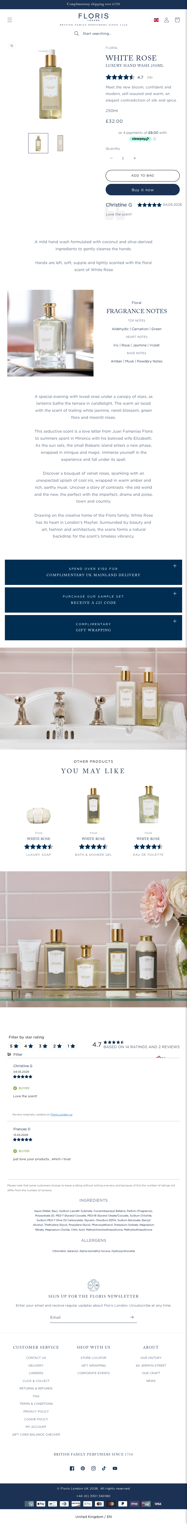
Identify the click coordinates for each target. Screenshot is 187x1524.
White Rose (38, 839)
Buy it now (143, 190)
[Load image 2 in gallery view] (60, 143)
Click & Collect (36, 1380)
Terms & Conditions (36, 1403)
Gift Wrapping (93, 1365)
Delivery (36, 1365)
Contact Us (36, 1357)
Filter (17, 1054)
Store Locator (93, 1357)
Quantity (113, 148)
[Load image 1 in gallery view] (38, 143)
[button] (9, 20)
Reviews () (129, 77)
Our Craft (151, 1373)
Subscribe (131, 1317)
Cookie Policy (36, 1419)
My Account (36, 1426)
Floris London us (61, 1114)
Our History (151, 1357)
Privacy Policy (36, 1411)
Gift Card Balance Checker (36, 1434)
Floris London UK (75, 1488)
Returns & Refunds (36, 1388)
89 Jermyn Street (151, 1365)
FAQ (36, 1396)
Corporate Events (93, 1373)
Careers (36, 1373)
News (151, 1380)
